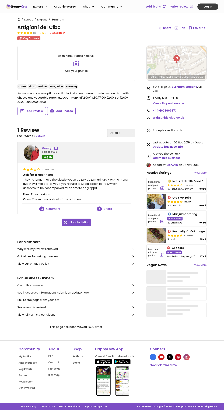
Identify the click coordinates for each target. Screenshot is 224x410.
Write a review (175, 218)
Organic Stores (65, 7)
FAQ (51, 356)
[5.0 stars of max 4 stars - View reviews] (175, 235)
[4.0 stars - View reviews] (175, 185)
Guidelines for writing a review (37, 256)
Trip (183, 28)
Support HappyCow (96, 406)
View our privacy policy (33, 264)
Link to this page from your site (38, 300)
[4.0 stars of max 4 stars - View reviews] (175, 201)
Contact (53, 362)
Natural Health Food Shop (190, 181)
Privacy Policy (28, 406)
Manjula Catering (184, 214)
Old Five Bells (181, 198)
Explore (38, 7)
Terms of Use (47, 406)
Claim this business (30, 285)
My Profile (25, 356)
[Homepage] (16, 6)
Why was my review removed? (38, 249)
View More (200, 172)
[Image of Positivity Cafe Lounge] (156, 235)
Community (109, 7)
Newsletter (26, 381)
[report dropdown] (131, 147)
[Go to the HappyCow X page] (170, 357)
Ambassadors (28, 362)
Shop (86, 7)
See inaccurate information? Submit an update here (53, 293)
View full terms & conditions (36, 315)
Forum (23, 375)
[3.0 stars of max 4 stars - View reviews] (25, 32)
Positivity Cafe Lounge (188, 231)
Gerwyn (40, 135)
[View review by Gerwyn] (31, 152)
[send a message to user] (57, 148)
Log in (208, 7)
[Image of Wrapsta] (156, 252)
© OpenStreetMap (180, 76)
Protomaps (164, 76)
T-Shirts (78, 356)
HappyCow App (109, 349)
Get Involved (27, 388)
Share (167, 28)
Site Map (54, 375)
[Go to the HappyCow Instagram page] (186, 357)
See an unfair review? (32, 307)
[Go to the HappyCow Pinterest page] (178, 357)
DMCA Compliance (69, 406)
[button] (176, 59)
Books (76, 362)
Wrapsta (178, 248)
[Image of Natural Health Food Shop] (156, 185)
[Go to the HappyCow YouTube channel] (161, 357)
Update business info (168, 147)
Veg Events (26, 369)
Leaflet (153, 76)
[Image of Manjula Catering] (156, 218)
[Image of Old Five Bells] (156, 201)
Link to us (54, 368)
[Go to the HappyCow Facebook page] (153, 357)
